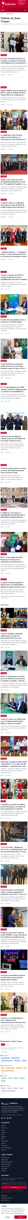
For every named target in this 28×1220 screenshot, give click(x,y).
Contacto (3, 1170)
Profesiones (4, 1145)
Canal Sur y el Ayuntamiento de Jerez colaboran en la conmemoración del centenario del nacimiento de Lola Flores (13, 1021)
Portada (3, 1125)
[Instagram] (7, 1118)
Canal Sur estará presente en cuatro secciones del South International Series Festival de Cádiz (13, 470)
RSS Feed (3, 1150)
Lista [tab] (3, 1044)
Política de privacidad (5, 1192)
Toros (2, 1139)
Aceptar (21, 1217)
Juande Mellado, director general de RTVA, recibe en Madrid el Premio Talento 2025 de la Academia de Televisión (13, 93)
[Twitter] (5, 1118)
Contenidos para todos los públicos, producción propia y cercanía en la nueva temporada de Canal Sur (13, 806)
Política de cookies (19, 1213)
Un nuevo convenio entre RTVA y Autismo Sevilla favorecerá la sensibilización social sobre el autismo (14, 277)
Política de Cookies (6, 1164)
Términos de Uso (5, 1166)
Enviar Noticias (5, 1200)
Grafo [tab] (7, 1044)
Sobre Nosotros (5, 1157)
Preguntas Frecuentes (7, 1198)
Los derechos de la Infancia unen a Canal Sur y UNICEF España (13, 320)
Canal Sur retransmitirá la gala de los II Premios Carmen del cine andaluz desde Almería (13, 977)
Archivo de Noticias (6, 1147)
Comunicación (5, 1141)
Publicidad (4, 1195)
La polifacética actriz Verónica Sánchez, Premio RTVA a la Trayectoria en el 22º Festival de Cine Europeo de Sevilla (14, 138)
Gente (2, 1134)
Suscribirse (14, 1187)
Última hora (4, 1128)
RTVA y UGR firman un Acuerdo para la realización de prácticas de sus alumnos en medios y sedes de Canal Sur (13, 679)
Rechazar (7, 1217)
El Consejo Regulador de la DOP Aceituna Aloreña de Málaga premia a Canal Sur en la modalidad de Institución (13, 390)
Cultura (3, 1143)
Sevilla (3, 1130)
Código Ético (4, 1159)
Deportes (3, 1136)
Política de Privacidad (6, 1162)
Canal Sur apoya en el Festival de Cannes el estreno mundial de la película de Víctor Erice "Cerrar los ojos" (13, 893)
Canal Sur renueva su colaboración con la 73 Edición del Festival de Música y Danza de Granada (13, 721)
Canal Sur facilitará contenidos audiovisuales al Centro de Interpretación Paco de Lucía (12, 635)
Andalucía (3, 1132)
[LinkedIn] (10, 1118)
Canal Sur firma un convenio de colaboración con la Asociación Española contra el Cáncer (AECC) (13, 366)
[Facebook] (2, 1118)
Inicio (2, 13)
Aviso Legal (4, 1168)
